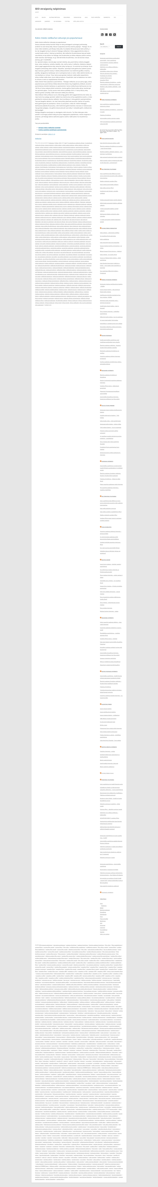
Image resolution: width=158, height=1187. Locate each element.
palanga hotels (73, 195)
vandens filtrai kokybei (72, 954)
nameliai (37, 1063)
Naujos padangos (107, 335)
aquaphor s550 (78, 976)
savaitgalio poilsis (40, 250)
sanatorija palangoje (85, 246)
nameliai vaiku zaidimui (59, 1162)
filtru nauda (109, 1050)
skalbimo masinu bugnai (55, 1008)
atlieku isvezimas (60, 1085)
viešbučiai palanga (71, 270)
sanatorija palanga (74, 246)
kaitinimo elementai (61, 1004)
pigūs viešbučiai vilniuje (85, 228)
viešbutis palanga (74, 294)
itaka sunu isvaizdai (101, 1041)
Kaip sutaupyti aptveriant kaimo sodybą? (111, 157)
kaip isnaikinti (67, 1070)
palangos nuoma (80, 208)
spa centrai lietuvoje (65, 252)
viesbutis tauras (58, 298)
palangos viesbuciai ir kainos (82, 215)
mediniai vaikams (66, 1159)
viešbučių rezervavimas (84, 285)
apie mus (52, 1041)
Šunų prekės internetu (106, 608)
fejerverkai (85, 1050)
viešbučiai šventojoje (70, 276)
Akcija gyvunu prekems (108, 405)
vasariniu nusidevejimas (41, 1098)
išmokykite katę (57, 1032)
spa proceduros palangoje (76, 257)
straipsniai (65, 1050)
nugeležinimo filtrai (79, 978)
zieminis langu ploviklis (46, 1024)
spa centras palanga (40, 254)
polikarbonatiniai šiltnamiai (111, 1046)
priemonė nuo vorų (47, 980)
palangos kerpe (47, 208)
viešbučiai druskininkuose (57, 265)
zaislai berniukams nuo (90, 1013)
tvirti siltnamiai (98, 1142)
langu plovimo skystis (58, 1024)
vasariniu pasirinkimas (97, 1092)
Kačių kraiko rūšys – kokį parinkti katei (110, 421)
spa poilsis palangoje (63, 257)
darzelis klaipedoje (116, 1175)
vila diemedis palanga (61, 300)
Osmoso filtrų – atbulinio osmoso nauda (111, 809)
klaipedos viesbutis (72, 176)
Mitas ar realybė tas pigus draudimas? (110, 661)
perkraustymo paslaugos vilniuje (70, 1032)
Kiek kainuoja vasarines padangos (90, 1028)
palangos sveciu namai (84, 213)
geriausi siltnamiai (91, 1046)
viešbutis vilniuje (85, 298)
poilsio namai (82, 230)
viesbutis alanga (74, 287)
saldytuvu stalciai (50, 1004)
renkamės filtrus (97, 1048)
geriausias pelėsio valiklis (62, 982)
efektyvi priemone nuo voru (46, 993)
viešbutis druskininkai (85, 287)
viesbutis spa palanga (83, 296)
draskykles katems (111, 1017)
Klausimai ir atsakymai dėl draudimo (110, 665)
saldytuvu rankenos (85, 1002)
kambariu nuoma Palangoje (57, 171)
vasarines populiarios (56, 1092)
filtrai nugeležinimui (117, 945)
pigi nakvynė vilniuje (59, 222)
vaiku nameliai (81, 1063)
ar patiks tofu (107, 1039)
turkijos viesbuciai (49, 263)
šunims (74, 1039)
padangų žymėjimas (71, 945)
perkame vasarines (40, 1100)
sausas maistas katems (49, 1037)
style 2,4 (66, 1061)
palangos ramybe (57, 211)
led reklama (72, 1048)
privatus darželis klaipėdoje (43, 1083)
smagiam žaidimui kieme (58, 984)
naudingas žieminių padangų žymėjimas (72, 991)
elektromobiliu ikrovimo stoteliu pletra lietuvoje (80, 989)
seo (120, 1074)
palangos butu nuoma (61, 206)
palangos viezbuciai (40, 219)
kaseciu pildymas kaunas (46, 1170)
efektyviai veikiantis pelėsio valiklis (63, 993)
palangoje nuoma (62, 204)
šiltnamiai (58, 1054)
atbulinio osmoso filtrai (74, 949)
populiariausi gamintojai (66, 1100)
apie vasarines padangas (52, 1100)
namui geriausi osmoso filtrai (50, 960)
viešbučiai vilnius (64, 281)
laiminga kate (73, 1013)
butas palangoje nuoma (60, 156)
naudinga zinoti (67, 1092)
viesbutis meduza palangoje (52, 294)
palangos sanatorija (68, 211)
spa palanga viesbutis (71, 254)
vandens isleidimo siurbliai (107, 1006)
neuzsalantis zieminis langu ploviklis (78, 1118)
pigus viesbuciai (73, 226)
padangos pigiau (100, 1024)
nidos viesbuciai (78, 189)
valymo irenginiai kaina (102, 1083)
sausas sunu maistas (45, 1046)
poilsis (57, 235)
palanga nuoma (57, 198)
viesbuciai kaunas (80, 265)
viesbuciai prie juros (63, 274)
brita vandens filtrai (40, 1054)
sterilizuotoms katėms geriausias (104, 986)
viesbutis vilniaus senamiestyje (71, 298)
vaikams (48, 997)
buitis (43, 997)
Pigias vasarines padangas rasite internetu (111, 484)
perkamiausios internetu (105, 1057)
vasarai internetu (83, 1098)
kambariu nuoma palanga (42, 171)
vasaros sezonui (64, 1098)
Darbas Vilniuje (111, 1063)
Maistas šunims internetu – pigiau (109, 611)
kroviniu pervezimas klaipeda (60, 1065)
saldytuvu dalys (76, 1028)
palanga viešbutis (74, 202)
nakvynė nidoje (79, 180)
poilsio (76, 230)
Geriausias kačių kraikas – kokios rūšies (110, 424)
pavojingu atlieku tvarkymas (90, 1076)
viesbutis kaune (81, 289)
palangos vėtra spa (58, 215)
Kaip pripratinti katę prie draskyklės (109, 242)
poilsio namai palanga (64, 233)
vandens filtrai (42, 965)
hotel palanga (52, 167)
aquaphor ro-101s (72, 971)
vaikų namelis (117, 1061)
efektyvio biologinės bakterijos (103, 1052)
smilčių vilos (38, 252)
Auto (36, 17)
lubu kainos (91, 1011)
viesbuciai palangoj (82, 270)
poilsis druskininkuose (65, 235)
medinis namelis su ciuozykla (64, 1019)
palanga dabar (57, 195)
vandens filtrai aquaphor (61, 967)
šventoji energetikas (52, 261)
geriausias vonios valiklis (60, 989)
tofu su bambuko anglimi (46, 1030)
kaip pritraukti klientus (81, 1105)
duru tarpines (83, 1008)
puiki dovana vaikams (45, 984)
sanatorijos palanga (55, 248)
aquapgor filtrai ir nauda (92, 969)
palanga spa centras (74, 200)
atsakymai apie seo (75, 1102)
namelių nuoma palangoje (76, 184)
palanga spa (65, 200)
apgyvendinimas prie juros (53, 154)
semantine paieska (113, 1100)
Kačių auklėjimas (104, 239)
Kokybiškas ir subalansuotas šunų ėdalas (111, 323)
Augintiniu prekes (107, 704)
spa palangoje (81, 254)
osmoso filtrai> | (39, 947)
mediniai (108, 1157)
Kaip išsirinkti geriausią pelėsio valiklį (110, 143)
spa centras (87, 252)
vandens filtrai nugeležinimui (49, 962)
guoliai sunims (85, 1035)
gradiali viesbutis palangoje (64, 165)
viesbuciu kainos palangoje (42, 283)
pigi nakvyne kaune (74, 219)
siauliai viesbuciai (77, 250)
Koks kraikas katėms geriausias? (108, 732)
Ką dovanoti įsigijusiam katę (107, 722)
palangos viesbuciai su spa (59, 217)
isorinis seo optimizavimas (62, 995)
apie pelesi (91, 1105)
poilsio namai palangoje (76, 233)
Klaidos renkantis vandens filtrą (108, 181)
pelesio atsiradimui (99, 1105)
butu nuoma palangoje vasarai (56, 158)
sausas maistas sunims (101, 1037)
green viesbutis (76, 165)
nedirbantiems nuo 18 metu (96, 1107)
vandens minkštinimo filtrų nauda (66, 962)
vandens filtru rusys (53, 971)
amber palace (58, 145)
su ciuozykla (89, 1063)
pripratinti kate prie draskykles (48, 1019)
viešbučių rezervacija (71, 285)
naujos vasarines (103, 1089)
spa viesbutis (38, 259)
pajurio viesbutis (65, 193)
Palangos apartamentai (48, 206)
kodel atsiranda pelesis (73, 1000)
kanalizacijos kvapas (60, 1052)
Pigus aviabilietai (106, 527)
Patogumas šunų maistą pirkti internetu (111, 728)
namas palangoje (63, 184)
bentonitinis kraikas (81, 1037)
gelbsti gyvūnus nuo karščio (98, 1151)
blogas (60, 1050)
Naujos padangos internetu (109, 671)
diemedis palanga (70, 158)
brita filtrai (62, 1155)
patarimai (63, 1109)
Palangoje (82, 202)
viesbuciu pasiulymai (48, 285)
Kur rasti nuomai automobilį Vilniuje (110, 548)
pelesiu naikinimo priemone (89, 1070)
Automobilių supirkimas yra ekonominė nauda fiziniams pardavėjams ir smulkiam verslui (111, 468)
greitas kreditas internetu (60, 1017)
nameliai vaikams (53, 1063)
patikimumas (48, 1076)
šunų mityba (57, 1057)
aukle (93, 1083)
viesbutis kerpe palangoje (46, 292)
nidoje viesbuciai (68, 189)
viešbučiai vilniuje (79, 278)
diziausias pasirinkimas (59, 1094)
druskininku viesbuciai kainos (60, 163)
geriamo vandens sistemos (54, 965)
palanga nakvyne (48, 198)
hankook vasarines (76, 1092)
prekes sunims (96, 1140)
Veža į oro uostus (78, 21)
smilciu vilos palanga (47, 252)
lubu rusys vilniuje (99, 1011)
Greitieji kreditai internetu (109, 747)
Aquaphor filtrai (104, 80)
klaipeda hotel (81, 173)
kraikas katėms (82, 1057)
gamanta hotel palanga (41, 165)
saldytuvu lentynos (110, 1002)
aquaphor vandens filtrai (106, 965)
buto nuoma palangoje (86, 156)
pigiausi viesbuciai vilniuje (42, 224)
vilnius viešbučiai (74, 303)
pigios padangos (79, 1021)
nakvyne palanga (43, 182)
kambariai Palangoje (70, 169)
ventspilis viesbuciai (82, 263)
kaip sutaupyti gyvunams (90, 1133)
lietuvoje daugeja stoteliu (99, 989)
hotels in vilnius (87, 167)
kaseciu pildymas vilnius (105, 1072)
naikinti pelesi (101, 1070)
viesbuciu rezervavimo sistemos (43, 287)
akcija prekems (81, 1046)
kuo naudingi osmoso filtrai (79, 951)
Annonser (38, 21)
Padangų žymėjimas (105, 115)
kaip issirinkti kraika (104, 1054)
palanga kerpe (39, 198)
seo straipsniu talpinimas (92, 965)
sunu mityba (110, 1041)
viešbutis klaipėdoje (68, 292)
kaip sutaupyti (117, 1041)
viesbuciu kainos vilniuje (56, 283)
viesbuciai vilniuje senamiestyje (50, 281)
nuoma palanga (69, 191)
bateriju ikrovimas (39, 1076)
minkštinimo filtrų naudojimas (77, 947)
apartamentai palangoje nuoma (43, 149)
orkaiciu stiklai (94, 1004)
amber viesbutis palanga (55, 147)
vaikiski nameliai (72, 1063)
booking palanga (76, 154)
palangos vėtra (48, 215)
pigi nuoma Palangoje (71, 222)
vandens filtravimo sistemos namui (106, 954)
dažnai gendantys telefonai (46, 989)
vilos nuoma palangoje (85, 303)
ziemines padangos (90, 1024)
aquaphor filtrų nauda (70, 969)
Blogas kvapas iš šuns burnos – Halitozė (111, 251)
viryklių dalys (55, 1028)
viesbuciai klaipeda (57, 268)
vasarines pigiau (113, 1089)
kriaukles (100, 995)
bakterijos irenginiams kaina (69, 1067)
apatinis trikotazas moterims (94, 1078)
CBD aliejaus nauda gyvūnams (108, 718)
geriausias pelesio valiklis (108, 993)
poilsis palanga (63, 237)
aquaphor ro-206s (51, 976)
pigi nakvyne (65, 219)
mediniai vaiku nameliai (55, 1072)
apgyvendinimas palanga (79, 152)
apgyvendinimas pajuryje (65, 152)
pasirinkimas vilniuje (61, 1006)
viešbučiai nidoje (61, 270)
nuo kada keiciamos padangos (89, 1026)
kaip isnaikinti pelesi (59, 1107)
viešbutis (67, 287)
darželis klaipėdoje (94, 1081)
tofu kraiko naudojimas (97, 1039)
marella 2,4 (52, 1061)
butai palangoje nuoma (47, 156)
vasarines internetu (46, 1089)
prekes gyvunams (46, 1039)
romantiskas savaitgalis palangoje (76, 243)
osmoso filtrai (58, 947)
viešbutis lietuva (79, 292)
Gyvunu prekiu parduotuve (109, 228)
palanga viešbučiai (64, 202)
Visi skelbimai (57, 21)
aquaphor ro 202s (43, 978)
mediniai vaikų (115, 1157)
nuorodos (64, 1041)
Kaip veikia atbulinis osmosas (108, 508)
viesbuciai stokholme (58, 276)
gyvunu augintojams (66, 1039)
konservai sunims (114, 1035)
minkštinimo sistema (91, 947)
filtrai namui (62, 960)
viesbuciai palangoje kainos (80, 272)
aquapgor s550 (92, 971)
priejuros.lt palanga (61, 243)
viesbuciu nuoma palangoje (81, 283)
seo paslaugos (70, 1105)
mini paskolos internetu (93, 1127)
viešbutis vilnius (39, 300)
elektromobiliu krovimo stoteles (69, 1127)
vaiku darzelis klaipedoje (48, 1081)
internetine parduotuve (59, 945)
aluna (40, 1061)
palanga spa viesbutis (41, 202)
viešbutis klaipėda (58, 292)
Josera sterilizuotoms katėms (108, 712)
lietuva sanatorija (72, 178)
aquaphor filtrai (118, 965)
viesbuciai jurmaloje (70, 265)
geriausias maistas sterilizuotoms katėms (56, 986)
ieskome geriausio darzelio (74, 1006)
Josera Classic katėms (105, 709)
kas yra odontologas (110, 1059)
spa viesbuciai (87, 257)
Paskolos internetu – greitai (107, 751)
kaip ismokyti (63, 1046)
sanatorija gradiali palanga (61, 246)
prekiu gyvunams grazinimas (89, 1030)
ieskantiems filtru (93, 1050)
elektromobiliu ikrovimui (103, 1030)
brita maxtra (98, 1155)
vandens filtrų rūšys (96, 958)
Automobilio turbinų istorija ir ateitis (110, 118)
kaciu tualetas (38, 1037)
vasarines (54, 1089)
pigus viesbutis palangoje (54, 230)
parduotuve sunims (99, 1085)
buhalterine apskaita (73, 1002)
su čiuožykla (96, 1063)
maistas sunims (81, 1054)
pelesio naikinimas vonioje (56, 1070)
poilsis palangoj (72, 237)
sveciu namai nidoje (61, 259)
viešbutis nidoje (64, 294)
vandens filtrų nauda (51, 949)
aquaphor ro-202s (107, 973)
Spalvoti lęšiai (48, 1065)
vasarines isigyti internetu (87, 1096)
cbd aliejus (90, 1008)
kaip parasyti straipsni (88, 1100)
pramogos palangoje (79, 241)
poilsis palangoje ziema (82, 239)
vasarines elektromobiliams (112, 1092)
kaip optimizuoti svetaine (90, 995)
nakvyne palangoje (53, 182)
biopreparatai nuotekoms (41, 1067)
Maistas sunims (106, 560)
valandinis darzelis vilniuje (46, 1035)
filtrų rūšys (107, 945)
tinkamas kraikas (77, 1059)
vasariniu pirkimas (93, 1089)
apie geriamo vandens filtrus (95, 949)
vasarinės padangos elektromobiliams (51, 991)
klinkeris (46, 1070)
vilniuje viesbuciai (49, 303)
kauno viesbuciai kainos (47, 173)
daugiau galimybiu (39, 1102)
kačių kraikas (74, 1057)
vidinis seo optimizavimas (76, 995)
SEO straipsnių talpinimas (50, 8)
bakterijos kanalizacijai (70, 997)
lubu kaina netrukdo (114, 1008)
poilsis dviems (75, 235)
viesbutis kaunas (72, 289)
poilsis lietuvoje (84, 235)
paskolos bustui (115, 1030)
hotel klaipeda (44, 167)
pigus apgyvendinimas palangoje (73, 224)
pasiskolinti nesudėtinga (94, 1015)
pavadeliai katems (91, 1043)
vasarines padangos (78, 1024)
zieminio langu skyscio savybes (98, 1000)
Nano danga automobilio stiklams (109, 184)
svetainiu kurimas (116, 1102)
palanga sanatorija (45, 200)
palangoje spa (71, 204)
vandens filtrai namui (51, 954)
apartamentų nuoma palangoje (74, 149)
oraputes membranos (68, 1076)
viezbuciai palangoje (49, 300)
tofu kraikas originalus (74, 1030)
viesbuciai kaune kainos (45, 268)
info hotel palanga (40, 169)
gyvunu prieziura (56, 1039)
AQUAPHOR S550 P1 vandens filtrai (109, 818)
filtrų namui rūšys (85, 958)
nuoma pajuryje (60, 191)
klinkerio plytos (39, 1070)
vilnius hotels (65, 303)
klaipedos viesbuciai (46, 176)
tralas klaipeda (73, 1065)
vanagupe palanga (60, 263)
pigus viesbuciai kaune (85, 226)
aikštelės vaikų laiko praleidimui (74, 984)
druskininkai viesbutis (75, 160)
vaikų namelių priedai (102, 1168)
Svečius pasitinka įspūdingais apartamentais (52, 130)
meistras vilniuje (84, 1032)
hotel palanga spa (61, 167)
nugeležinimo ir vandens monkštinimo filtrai (98, 962)
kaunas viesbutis (79, 171)
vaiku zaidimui (110, 1000)
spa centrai (57, 252)
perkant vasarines (73, 1098)
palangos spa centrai (58, 213)
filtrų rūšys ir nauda (103, 947)
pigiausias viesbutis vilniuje (56, 224)
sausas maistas (65, 1057)
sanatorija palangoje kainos (42, 248)
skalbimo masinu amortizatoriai (71, 1008)
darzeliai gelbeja (50, 1006)
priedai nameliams (83, 1157)
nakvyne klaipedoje (69, 180)
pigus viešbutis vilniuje (68, 230)
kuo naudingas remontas (90, 991)
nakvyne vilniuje (74, 182)
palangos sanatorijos (79, 211)
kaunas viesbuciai (70, 171)
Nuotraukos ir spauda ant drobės (109, 869)
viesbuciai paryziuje (52, 274)
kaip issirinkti (100, 1046)
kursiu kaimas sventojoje (60, 178)
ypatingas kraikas (71, 1046)
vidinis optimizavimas (80, 1015)
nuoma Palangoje (79, 191)
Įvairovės (47, 21)
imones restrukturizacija (83, 1074)
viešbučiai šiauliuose (46, 276)
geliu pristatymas (114, 1076)
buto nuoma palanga (73, 156)
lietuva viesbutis (81, 178)
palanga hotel (65, 195)
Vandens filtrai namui (106, 78)
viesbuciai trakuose (81, 276)
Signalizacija (77, 17)
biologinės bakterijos (49, 1052)
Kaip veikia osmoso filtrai (107, 188)
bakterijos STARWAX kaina (84, 1067)
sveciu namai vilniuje (40, 261)
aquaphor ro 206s (53, 978)
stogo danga (114, 1065)
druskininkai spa (51, 160)
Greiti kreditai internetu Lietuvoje (109, 763)
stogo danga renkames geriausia (110, 1067)
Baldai (44, 17)
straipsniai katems (64, 1013)
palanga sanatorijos (56, 200)
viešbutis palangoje (44, 296)
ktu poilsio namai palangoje (45, 178)
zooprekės (46, 1059)
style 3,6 (71, 1061)
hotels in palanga (78, 167)
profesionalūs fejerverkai (56, 1059)
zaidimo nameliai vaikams (41, 1072)
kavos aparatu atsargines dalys (43, 1028)
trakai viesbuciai (39, 263)
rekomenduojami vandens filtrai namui (58, 958)
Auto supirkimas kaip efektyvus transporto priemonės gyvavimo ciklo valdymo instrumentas (111, 176)
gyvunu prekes (70, 1015)
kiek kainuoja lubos (82, 1011)
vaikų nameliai (92, 1157)
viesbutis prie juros (72, 296)
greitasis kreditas (39, 1017)
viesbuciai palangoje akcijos (65, 272)
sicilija (36, 1109)
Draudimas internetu (108, 370)
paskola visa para (83, 1107)
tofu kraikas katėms (98, 1061)
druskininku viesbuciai (45, 163)
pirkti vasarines (48, 1094)
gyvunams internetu (40, 1043)
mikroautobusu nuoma (57, 180)
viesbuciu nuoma (68, 283)
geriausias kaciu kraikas (106, 984)
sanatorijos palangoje (67, 248)
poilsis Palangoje (80, 237)
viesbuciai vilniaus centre (49, 278)
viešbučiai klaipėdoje (68, 268)
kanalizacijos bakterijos (73, 1052)
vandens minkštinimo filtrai (107, 960)
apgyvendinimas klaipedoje (50, 152)
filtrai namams (62, 954)
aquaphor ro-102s (83, 971)
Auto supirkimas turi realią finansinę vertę (111, 784)
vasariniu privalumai (105, 1094)
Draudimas (67, 17)
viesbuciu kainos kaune (85, 281)
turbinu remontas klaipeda (51, 1013)
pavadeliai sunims (101, 1043)
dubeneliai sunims (94, 1035)
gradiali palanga (52, 165)
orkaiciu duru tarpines (84, 1004)
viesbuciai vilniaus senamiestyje (65, 278)
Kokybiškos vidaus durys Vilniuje (109, 71)
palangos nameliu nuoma (69, 208)
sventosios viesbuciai (74, 261)
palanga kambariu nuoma (85, 195)
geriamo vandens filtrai (74, 967)
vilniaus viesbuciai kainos (85, 300)
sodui (120, 1052)
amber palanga (79, 145)
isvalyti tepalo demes (93, 1019)
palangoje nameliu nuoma (50, 204)
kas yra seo (66, 980)
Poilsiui (56, 143)
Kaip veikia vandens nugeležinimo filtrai (110, 512)
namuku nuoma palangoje (61, 187)
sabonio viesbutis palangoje (46, 246)
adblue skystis (63, 1002)
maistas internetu (97, 1144)
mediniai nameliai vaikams (48, 1085)
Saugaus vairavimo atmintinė (108, 658)
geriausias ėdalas (45, 1050)
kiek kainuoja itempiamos (69, 1011)
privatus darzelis (86, 1006)
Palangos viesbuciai (69, 215)
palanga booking (47, 195)
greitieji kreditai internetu (74, 1017)
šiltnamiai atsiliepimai (62, 1048)
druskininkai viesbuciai (63, 160)
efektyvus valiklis (96, 1067)
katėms (79, 1039)
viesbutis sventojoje (48, 298)
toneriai (96, 1072)
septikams (53, 1074)
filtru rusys (85, 1059)
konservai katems (60, 1037)
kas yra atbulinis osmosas (110, 949)
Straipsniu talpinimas (108, 779)
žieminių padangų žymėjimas (96, 945)
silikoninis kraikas (71, 1037)
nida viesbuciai (59, 189)
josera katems (57, 1035)
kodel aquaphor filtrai (59, 973)
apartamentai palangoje (82, 147)
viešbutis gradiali (39, 289)
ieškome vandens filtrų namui (53, 956)
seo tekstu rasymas (54, 1105)
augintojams (54, 1050)
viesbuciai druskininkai (43, 265)
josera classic (97, 993)
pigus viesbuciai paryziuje (71, 228)
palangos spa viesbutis (71, 213)
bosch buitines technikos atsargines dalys (55, 1015)
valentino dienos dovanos (79, 1078)
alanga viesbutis (49, 145)
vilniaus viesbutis (39, 303)
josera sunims (66, 1035)
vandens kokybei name (41, 958)
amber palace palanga (68, 145)
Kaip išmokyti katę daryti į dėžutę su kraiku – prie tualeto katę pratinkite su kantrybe (110, 266)
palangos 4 (38, 206)
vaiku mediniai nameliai (46, 1162)
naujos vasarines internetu (62, 1096)
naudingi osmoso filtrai (65, 951)
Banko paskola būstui (106, 760)
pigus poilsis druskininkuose (48, 226)
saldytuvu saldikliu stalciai (97, 1002)
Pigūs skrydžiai (95, 17)
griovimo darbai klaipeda (84, 1065)
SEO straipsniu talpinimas (109, 169)
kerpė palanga (58, 173)
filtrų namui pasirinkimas (108, 951)
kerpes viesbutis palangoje (70, 173)
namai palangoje (53, 184)
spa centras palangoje (52, 254)
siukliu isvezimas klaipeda (91, 1162)
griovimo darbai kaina (103, 1076)
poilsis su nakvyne (68, 241)
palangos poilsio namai (46, 211)
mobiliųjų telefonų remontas (87, 986)
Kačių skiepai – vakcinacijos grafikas (109, 233)
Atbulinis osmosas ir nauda (107, 857)
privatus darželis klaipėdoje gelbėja (79, 1081)
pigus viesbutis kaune (41, 230)
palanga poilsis (78, 198)
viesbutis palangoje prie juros (58, 296)
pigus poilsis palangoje (63, 226)
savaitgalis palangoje (66, 250)
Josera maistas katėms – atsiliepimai (109, 715)
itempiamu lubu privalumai (101, 1008)
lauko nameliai (44, 1063)
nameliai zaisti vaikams (68, 1072)
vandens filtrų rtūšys (116, 956)
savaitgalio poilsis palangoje (52, 250)
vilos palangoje (39, 305)
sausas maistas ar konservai (80, 1019)
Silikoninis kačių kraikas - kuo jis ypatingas (111, 317)
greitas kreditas (49, 1017)
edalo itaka (92, 1041)
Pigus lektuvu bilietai (108, 138)
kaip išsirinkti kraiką (44, 1155)
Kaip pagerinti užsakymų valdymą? (109, 886)
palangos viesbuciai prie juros (43, 217)
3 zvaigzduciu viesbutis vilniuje (76, 143)
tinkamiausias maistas (108, 1048)
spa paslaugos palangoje (44, 257)
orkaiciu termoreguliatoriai (106, 1004)
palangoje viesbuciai (80, 204)
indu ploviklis (78, 1076)
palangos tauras (39, 215)
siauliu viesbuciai (86, 250)
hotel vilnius (69, 167)
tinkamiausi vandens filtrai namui (87, 954)
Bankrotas (107, 17)
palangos (89, 204)
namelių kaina (38, 1159)
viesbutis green (63, 289)
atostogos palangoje (66, 154)
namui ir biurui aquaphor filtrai (115, 971)
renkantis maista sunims (99, 1109)
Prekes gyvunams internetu (109, 279)
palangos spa (49, 213)
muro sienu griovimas (112, 1074)
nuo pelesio (88, 1083)
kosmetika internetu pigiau (65, 1078)
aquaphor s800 (63, 971)
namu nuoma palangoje (47, 187)
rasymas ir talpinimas (95, 1087)
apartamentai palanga (69, 147)
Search (102, 44)
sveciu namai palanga (73, 259)
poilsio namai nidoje (51, 233)
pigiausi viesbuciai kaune (84, 222)
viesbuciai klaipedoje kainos (82, 268)
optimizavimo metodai (96, 1102)
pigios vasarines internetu (101, 1096)
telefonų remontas (57, 980)
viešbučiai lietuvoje (40, 270)
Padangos (104, 906)
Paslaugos (51, 143)
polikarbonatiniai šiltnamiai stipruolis (56, 1000)
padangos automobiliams (72, 1085)
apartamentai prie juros (59, 149)
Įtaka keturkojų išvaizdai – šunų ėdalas (110, 740)
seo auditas (63, 1105)
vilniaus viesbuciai (73, 300)
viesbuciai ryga (83, 274)
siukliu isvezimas (96, 1065)
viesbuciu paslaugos (60, 285)
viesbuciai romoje (74, 274)
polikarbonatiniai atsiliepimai (48, 1048)
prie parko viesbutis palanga (47, 243)
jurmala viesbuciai (50, 169)
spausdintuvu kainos (71, 1074)
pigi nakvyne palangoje (47, 222)
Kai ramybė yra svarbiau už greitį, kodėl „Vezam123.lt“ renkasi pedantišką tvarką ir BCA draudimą (111, 881)
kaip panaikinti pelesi (110, 1166)
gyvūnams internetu (92, 1057)
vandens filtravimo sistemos (94, 951)
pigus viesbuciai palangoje (57, 228)
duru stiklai (118, 1006)
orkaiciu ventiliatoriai (72, 1004)
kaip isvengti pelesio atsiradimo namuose (94, 982)
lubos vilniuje (108, 1011)
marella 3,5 (59, 1061)
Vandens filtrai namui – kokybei (108, 639)
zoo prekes (89, 1061)
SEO (115, 17)
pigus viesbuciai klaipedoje (42, 228)
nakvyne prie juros (64, 182)
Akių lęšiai (89, 1159)
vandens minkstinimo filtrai (66, 978)
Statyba (67, 21)
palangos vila (49, 219)
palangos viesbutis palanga (84, 217)
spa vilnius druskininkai (49, 259)
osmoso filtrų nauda (49, 947)
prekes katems (111, 1043)
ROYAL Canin (103, 725)
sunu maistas (113, 1032)
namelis (37, 1162)
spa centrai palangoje (77, 252)
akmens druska (71, 1109)
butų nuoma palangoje (41, 158)
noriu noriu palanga (40, 191)
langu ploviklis (68, 1024)
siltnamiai (115, 1011)
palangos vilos (57, 219)
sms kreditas (107, 1107)
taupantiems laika (82, 1089)
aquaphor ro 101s (109, 976)
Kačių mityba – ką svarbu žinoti (108, 254)
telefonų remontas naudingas (90, 984)
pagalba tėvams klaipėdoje (62, 1081)
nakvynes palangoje (43, 184)
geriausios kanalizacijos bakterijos (50, 1002)
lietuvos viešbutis (45, 180)
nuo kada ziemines (110, 997)
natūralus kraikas (78, 1155)
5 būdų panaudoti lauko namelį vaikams (111, 200)
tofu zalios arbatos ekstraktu (60, 1030)
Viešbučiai (38, 138)
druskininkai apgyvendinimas (83, 158)
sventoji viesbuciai (63, 261)
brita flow (76, 1061)
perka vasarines (87, 1092)
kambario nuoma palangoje (84, 169)
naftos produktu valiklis (45, 1109)
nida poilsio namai (50, 189)
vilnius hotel (58, 303)
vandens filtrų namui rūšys (68, 956)
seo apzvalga (107, 995)
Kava (86, 17)
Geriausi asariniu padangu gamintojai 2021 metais (75, 1124)
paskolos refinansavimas (99, 1017)
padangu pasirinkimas (74, 1026)
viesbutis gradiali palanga (51, 289)
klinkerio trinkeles (105, 1065)
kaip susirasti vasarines (105, 1098)
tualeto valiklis (61, 1074)
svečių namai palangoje (85, 259)
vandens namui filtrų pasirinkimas (101, 956)
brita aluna (45, 1061)
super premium (105, 1032)
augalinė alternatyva (117, 1039)
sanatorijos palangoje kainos (81, 248)
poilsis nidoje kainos (44, 237)
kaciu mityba (48, 1032)
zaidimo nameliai (71, 1168)
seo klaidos (55, 1102)
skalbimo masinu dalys (65, 1028)
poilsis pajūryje (54, 237)
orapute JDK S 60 (57, 1076)
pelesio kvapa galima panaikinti (93, 978)
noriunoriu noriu (50, 191)
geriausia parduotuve (51, 1043)
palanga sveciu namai (53, 202)
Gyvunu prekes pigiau (108, 773)
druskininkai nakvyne (41, 160)
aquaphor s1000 (102, 971)
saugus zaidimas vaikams (84, 997)
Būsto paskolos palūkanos (107, 767)
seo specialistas (77, 1100)
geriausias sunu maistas (92, 1054)
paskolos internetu (105, 1015)
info (109, 1037)
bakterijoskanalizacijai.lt (109, 1078)
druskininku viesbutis (74, 163)
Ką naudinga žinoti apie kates (108, 236)
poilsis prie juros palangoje (49, 241)
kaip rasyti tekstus (64, 1102)
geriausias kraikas (116, 1057)
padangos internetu (47, 1021)
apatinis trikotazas (39, 1078)
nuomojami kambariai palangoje (52, 193)
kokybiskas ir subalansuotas (78, 1043)
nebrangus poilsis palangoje (76, 187)
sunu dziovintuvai (104, 1035)
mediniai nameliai (108, 1061)
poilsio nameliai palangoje (48, 235)
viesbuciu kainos (73, 281)
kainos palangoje (60, 169)
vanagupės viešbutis (70, 263)
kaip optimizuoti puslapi (101, 1100)
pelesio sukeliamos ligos (71, 1107)
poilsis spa (60, 241)
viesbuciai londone (51, 270)
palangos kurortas (56, 208)
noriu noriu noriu (87, 189)
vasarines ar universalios (82, 1087)
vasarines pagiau (49, 1096)
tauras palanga (85, 261)
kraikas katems (68, 1059)
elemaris (82, 1061)
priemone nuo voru (107, 978)
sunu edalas (94, 1129)
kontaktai (47, 1041)
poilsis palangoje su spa (69, 239)
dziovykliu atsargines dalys (104, 1013)
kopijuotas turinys (85, 1102)
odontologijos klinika (94, 1032)
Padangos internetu (107, 461)
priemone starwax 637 (55, 1067)
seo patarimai (106, 1102)
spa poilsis (54, 257)
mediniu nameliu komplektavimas (84, 1072)
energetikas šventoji (85, 163)
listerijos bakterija (84, 1000)
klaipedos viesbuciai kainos (59, 176)
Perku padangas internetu (109, 99)
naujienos (58, 1041)
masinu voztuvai (96, 1006)
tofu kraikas (91, 1037)
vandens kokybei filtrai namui (83, 956)
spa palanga (62, 254)
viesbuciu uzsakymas (58, 287)
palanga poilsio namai (68, 198)
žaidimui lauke (63, 1063)
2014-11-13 (51, 134)
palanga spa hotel (85, 200)
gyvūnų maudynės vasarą (46, 1057)
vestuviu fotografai (101, 1074)
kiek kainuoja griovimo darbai (113, 1070)
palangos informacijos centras (75, 206)
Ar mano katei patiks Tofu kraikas (109, 320)
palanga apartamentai (77, 193)
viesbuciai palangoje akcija (50, 272)
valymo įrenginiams (45, 1074)
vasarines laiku (62, 1089)
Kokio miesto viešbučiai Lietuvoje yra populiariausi (58, 37)
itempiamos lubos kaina (56, 1011)
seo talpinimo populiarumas (54, 1087)
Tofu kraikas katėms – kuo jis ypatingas (110, 427)
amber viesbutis (44, 147)
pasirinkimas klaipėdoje (106, 1081)
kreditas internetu (86, 1017)
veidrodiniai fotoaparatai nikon (83, 1109)
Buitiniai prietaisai (54, 17)
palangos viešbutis (71, 217)
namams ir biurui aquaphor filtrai (44, 973)
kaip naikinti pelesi (76, 1070)
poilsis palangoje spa (56, 239)
